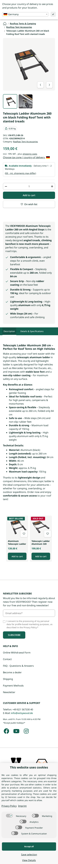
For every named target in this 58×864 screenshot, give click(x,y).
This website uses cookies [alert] (29, 767)
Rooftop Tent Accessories (25, 141)
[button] (17, 538)
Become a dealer (12, 672)
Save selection (29, 854)
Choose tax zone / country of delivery (24, 157)
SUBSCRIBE (14, 635)
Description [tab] (9, 331)
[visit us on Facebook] (6, 731)
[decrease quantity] (6, 186)
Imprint (22, 806)
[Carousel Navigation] (45, 85)
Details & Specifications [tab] (32, 331)
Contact (7, 659)
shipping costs (30, 153)
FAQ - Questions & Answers (18, 665)
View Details (29, 860)
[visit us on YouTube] (16, 731)
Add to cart (17, 556)
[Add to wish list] (24, 533)
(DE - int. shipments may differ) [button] (20, 173)
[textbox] (25, 14)
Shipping (8, 679)
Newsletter (9, 692)
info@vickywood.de (22, 713)
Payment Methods (13, 685)
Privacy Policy (9, 806)
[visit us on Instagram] (26, 731)
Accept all (29, 846)
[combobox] (25, 14)
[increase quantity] (52, 186)
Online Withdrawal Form (16, 652)
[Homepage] (5, 23)
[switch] (9, 815)
